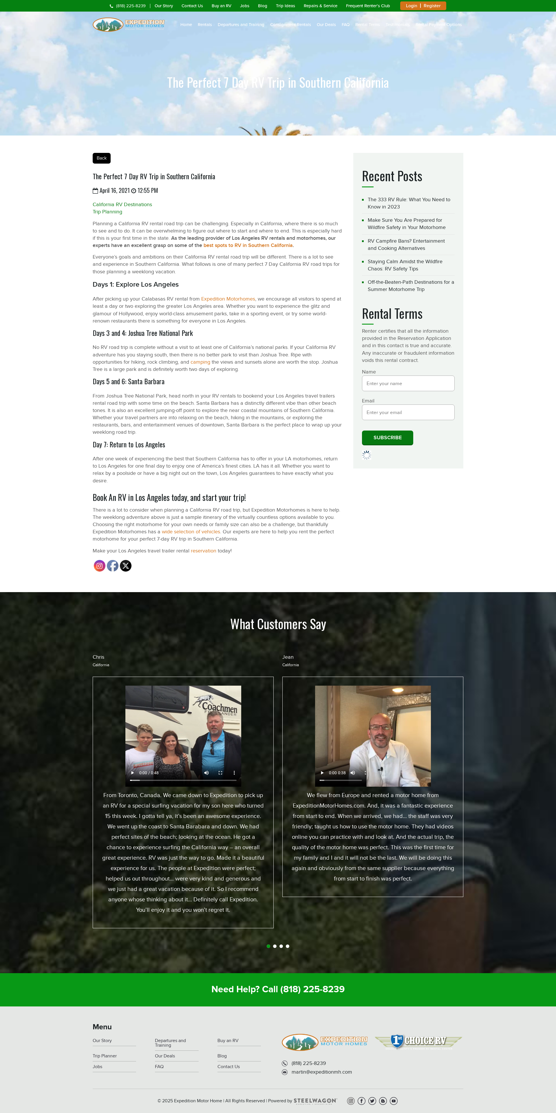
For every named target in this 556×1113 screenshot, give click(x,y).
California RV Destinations (122, 204)
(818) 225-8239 (131, 6)
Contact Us (192, 5)
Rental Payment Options (439, 24)
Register (432, 6)
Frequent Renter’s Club (368, 5)
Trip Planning (107, 212)
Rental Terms (367, 24)
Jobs (244, 5)
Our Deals (326, 24)
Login (411, 6)
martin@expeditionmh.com (322, 1072)
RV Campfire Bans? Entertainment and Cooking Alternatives (406, 244)
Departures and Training (241, 24)
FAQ (346, 24)
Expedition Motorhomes (228, 299)
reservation (203, 551)
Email (368, 401)
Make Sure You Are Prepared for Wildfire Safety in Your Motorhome (407, 223)
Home (186, 24)
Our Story (164, 5)
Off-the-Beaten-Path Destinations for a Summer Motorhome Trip (411, 285)
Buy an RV (221, 5)
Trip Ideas (285, 5)
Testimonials (398, 24)
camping (200, 362)
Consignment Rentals (290, 24)
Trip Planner (105, 1056)
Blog (262, 5)
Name (369, 372)
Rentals (205, 24)
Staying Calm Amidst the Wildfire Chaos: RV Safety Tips (405, 265)
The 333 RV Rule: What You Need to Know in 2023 (409, 203)
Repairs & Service (320, 5)
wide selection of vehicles (191, 531)
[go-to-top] (539, 1085)
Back (102, 158)
